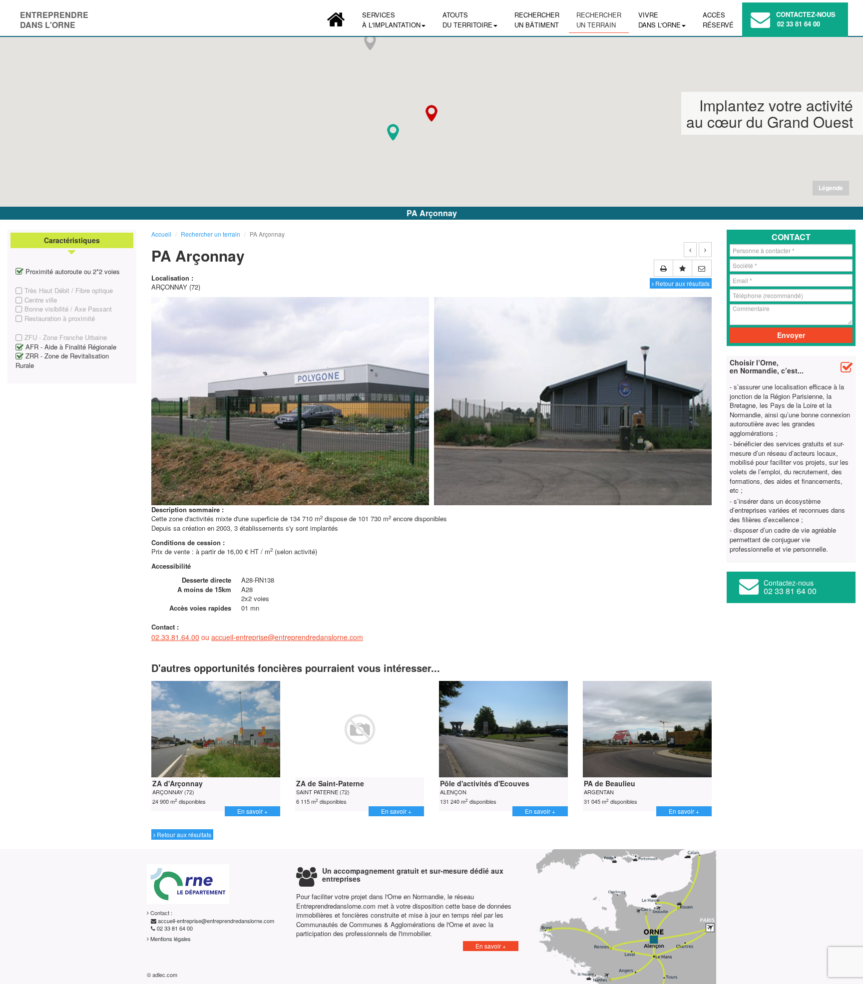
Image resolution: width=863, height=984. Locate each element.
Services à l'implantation (391, 19)
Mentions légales (170, 939)
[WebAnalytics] (204, 975)
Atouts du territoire (467, 19)
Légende (831, 187)
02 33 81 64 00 (798, 23)
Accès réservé (718, 19)
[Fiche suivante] (705, 249)
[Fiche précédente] (690, 249)
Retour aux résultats (682, 283)
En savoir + (252, 811)
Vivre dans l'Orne (659, 19)
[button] (393, 132)
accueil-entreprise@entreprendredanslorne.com (287, 637)
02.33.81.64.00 (175, 637)
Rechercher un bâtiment (536, 19)
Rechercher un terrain (598, 19)
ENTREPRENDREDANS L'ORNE (54, 17)
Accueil (161, 234)
